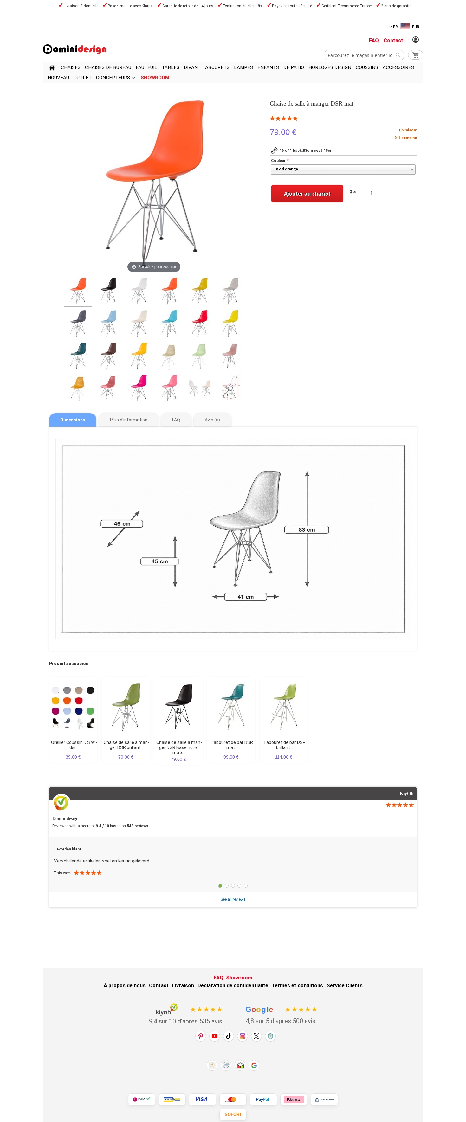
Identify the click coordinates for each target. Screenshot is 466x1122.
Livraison (183, 986)
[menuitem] (70, 67)
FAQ (374, 40)
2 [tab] (227, 886)
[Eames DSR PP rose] (169, 389)
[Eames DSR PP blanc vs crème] (200, 389)
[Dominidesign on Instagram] (242, 1036)
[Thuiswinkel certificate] (240, 1065)
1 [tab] (220, 886)
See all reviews (233, 899)
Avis (211, 419)
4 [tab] (239, 886)
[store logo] (74, 49)
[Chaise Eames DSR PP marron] (108, 357)
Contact (393, 40)
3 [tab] (233, 886)
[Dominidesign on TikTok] (228, 1036)
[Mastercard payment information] (233, 1099)
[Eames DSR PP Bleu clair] (108, 324)
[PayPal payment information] (263, 1099)
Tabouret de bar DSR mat (232, 745)
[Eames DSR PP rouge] (200, 324)
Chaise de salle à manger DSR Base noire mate (179, 747)
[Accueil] (52, 69)
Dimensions (72, 419)
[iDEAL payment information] (141, 1099)
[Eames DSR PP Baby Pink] (230, 357)
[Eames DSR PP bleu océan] (78, 357)
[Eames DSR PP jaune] (139, 357)
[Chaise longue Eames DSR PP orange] (169, 292)
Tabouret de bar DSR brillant (284, 745)
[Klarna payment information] (293, 1099)
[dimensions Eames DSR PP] (230, 389)
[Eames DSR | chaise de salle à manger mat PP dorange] (78, 292)
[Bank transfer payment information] (324, 1099)
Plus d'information (128, 419)
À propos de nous (125, 986)
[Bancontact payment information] (172, 1099)
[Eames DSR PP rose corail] (108, 389)
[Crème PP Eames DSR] (139, 324)
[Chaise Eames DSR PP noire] (108, 292)
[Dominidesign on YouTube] (214, 1036)
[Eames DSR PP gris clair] (230, 292)
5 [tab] (246, 886)
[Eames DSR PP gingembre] (78, 389)
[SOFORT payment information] (233, 1115)
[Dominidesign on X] (256, 1036)
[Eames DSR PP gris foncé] (78, 324)
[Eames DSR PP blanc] (139, 292)
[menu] (233, 72)
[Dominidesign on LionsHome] (270, 1036)
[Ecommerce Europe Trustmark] (226, 1065)
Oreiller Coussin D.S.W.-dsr (74, 745)
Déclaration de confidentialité (232, 986)
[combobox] (364, 55)
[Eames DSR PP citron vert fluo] (230, 324)
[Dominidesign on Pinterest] (200, 1036)
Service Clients (345, 986)
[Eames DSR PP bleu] (169, 324)
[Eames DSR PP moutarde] (200, 292)
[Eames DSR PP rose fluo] (139, 389)
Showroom (239, 978)
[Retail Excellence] (212, 1065)
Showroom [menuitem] (155, 77)
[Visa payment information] (202, 1099)
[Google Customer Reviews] (254, 1065)
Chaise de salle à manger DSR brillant (126, 745)
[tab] (72, 420)
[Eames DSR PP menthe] (200, 357)
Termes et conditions (297, 986)
